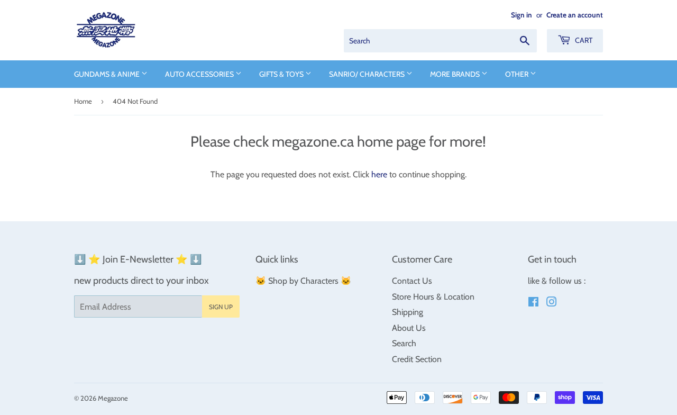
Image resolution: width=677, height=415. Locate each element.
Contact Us (412, 281)
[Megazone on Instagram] (551, 303)
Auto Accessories (200, 74)
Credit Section (417, 359)
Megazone (113, 398)
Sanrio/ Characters (367, 74)
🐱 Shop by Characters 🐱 (303, 281)
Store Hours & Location (433, 297)
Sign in (521, 15)
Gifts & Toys (282, 74)
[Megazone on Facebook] (533, 303)
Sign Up (221, 307)
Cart (582, 40)
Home (83, 101)
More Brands (455, 74)
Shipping (407, 312)
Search (404, 343)
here (379, 174)
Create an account (574, 15)
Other (517, 74)
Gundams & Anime (107, 74)
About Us (409, 328)
